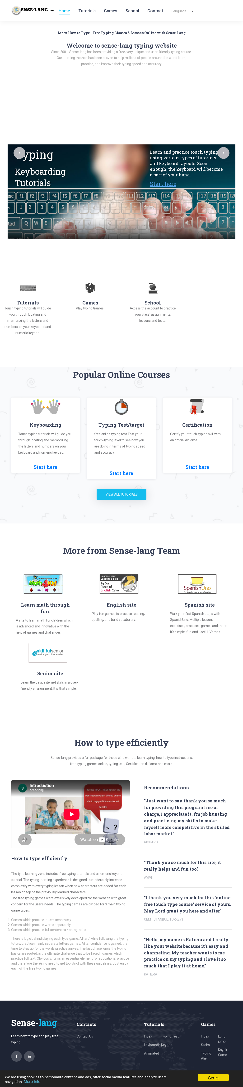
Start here (147, 184)
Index (148, 1036)
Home (64, 10)
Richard (151, 842)
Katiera (150, 974)
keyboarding (153, 1045)
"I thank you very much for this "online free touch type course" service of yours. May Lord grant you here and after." (187, 904)
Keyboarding (45, 425)
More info (32, 1081)
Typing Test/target (121, 425)
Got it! (213, 1078)
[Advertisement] (121, 109)
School (132, 10)
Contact (155, 10)
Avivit (149, 877)
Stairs (205, 1045)
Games (110, 10)
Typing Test (170, 1036)
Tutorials (87, 10)
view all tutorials (122, 494)
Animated (151, 1053)
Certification (197, 425)
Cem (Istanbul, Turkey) (163, 919)
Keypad (166, 1045)
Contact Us (85, 1036)
